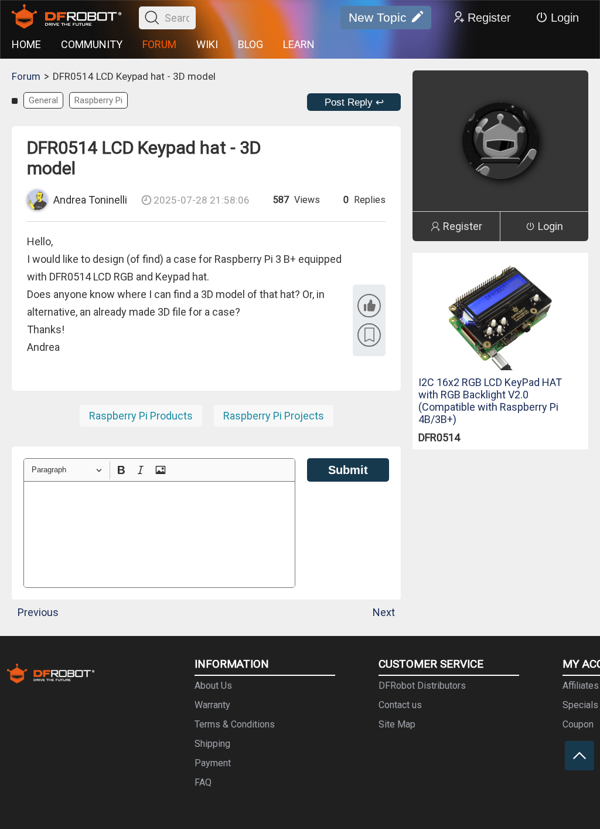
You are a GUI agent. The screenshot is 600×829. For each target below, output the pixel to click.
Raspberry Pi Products (141, 416)
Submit (348, 469)
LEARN (299, 44)
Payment (213, 763)
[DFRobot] (66, 17)
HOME (26, 44)
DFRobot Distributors (422, 685)
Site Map (397, 724)
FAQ (203, 782)
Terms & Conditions (235, 724)
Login (565, 17)
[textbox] (159, 534)
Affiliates (580, 685)
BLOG (250, 44)
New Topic (378, 17)
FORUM (159, 44)
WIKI (207, 44)
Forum (26, 76)
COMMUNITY (91, 44)
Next (384, 612)
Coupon (578, 724)
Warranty (212, 704)
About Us (213, 685)
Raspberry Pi (98, 100)
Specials (580, 704)
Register (489, 17)
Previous (38, 612)
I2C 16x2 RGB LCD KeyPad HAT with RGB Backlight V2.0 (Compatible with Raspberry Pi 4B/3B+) (490, 400)
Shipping (212, 743)
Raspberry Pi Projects (273, 416)
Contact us (400, 704)
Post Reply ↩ (354, 102)
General (43, 100)
